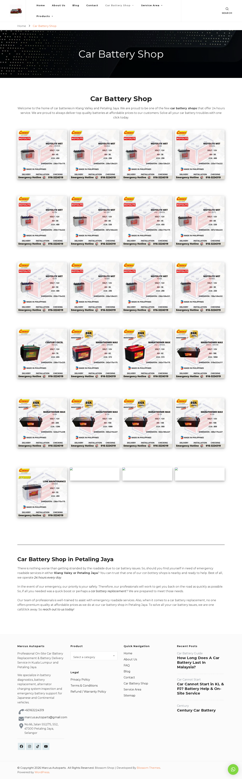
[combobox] (94, 655)
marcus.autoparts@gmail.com (45, 717)
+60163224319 (34, 710)
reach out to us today (58, 609)
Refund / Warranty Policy (88, 691)
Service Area (150, 5)
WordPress (42, 772)
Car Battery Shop (118, 5)
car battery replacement (108, 591)
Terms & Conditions (84, 685)
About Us (58, 5)
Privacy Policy (80, 679)
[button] (233, 769)
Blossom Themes (148, 767)
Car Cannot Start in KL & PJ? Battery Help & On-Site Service (200, 688)
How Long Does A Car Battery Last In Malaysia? (198, 662)
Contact (92, 5)
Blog (75, 5)
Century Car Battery (196, 710)
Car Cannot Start (189, 679)
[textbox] (94, 657)
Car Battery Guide (190, 653)
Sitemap (129, 695)
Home (40, 5)
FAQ (127, 665)
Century (183, 705)
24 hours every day (47, 577)
